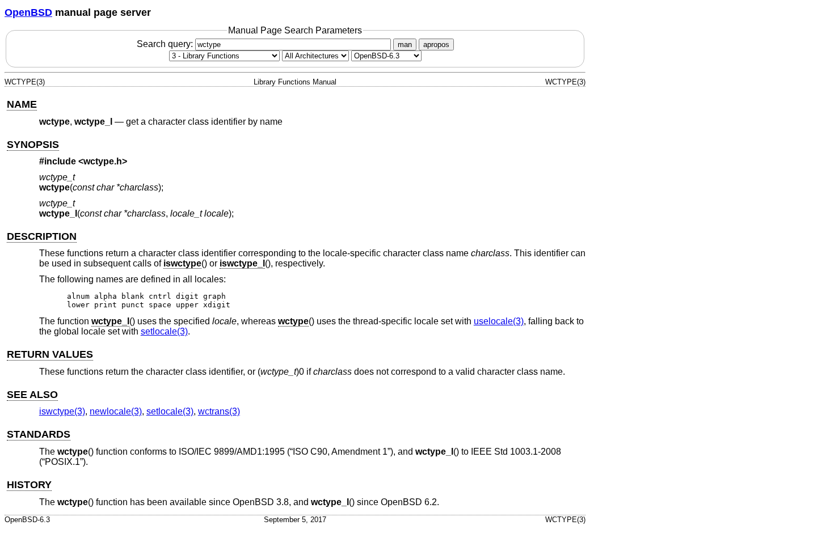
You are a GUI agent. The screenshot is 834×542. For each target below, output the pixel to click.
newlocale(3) (116, 411)
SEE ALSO (32, 394)
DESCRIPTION (42, 236)
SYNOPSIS (33, 144)
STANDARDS (38, 434)
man (405, 44)
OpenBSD (28, 12)
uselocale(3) (499, 321)
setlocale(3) (164, 331)
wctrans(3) (219, 411)
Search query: (166, 44)
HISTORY (29, 484)
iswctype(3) (62, 411)
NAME (22, 104)
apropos (436, 44)
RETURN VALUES (50, 354)
